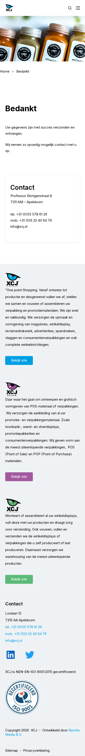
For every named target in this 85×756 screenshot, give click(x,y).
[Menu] (78, 8)
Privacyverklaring (36, 750)
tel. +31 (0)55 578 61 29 (23, 627)
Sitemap (11, 750)
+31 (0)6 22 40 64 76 (35, 220)
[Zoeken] (69, 8)
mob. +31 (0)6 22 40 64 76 (26, 634)
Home (5, 71)
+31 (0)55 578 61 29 (31, 214)
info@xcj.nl (18, 226)
